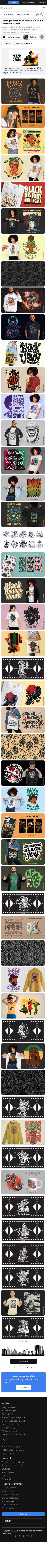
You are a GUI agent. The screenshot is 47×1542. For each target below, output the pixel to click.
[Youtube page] (27, 1536)
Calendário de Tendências (14, 1434)
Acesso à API (8, 1472)
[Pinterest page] (23, 1536)
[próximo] (27, 1367)
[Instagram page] (15, 1536)
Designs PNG (8, 1414)
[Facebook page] (19, 1536)
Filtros (9, 43)
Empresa (6, 1468)
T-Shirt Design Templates (13, 1417)
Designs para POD (10, 1424)
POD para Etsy (8, 1427)
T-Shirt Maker (8, 1501)
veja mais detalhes (11, 72)
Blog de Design (9, 1407)
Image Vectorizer (10, 1498)
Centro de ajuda (9, 1453)
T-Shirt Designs (9, 1410)
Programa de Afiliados (12, 1465)
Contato (6, 1475)
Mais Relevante (23, 43)
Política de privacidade (13, 1450)
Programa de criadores (13, 1462)
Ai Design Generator (11, 1491)
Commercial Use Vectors (13, 1421)
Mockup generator (10, 1494)
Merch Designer (9, 1487)
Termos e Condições (11, 1446)
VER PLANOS (23, 1387)
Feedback (6, 1479)
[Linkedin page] (31, 1536)
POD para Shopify (10, 1431)
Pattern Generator (10, 1508)
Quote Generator (10, 1504)
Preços (5, 1443)
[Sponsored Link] (23, 58)
